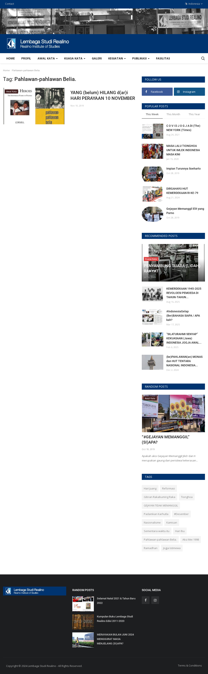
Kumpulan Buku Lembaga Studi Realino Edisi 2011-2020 (115, 618)
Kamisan (171, 522)
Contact (9, 3)
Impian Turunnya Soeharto (183, 168)
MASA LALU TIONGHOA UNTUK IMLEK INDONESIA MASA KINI (183, 150)
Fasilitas (163, 58)
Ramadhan (150, 548)
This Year (194, 114)
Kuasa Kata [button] (73, 58)
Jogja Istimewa (172, 548)
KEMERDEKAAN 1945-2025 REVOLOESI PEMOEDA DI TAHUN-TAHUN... (183, 293)
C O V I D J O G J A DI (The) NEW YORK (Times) (183, 128)
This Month (173, 114)
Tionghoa (187, 497)
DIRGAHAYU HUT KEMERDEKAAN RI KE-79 (182, 191)
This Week (152, 114)
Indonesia (193, 3)
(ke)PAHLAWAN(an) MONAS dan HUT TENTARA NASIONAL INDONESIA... (184, 361)
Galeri (97, 58)
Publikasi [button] (139, 58)
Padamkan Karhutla (156, 514)
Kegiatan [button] (116, 58)
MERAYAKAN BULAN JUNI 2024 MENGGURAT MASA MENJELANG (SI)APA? (115, 639)
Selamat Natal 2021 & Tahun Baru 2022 (116, 600)
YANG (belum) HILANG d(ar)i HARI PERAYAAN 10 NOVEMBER (102, 95)
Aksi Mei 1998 (190, 539)
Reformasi (168, 488)
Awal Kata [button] (47, 58)
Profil (26, 58)
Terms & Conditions (190, 665)
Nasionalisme (152, 522)
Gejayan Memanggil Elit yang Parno (185, 211)
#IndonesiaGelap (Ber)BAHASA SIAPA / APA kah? (183, 315)
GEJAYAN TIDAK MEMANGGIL (161, 505)
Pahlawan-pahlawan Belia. (160, 539)
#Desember (181, 514)
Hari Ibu (180, 531)
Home (10, 58)
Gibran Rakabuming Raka (159, 497)
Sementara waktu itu (156, 531)
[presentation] (190, 401)
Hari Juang (150, 488)
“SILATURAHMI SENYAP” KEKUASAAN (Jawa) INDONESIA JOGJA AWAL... (184, 338)
